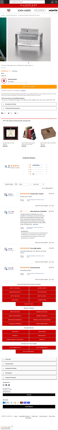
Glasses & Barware (15, 323)
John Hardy (42, 331)
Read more (35, 224)
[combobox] (27, 2)
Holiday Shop (42, 288)
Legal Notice (28, 417)
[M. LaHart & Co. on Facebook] (6, 385)
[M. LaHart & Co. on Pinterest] (9, 385)
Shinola (42, 339)
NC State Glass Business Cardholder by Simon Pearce (29, 15)
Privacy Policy (34, 416)
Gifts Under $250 (41, 347)
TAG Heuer (15, 331)
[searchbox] (9, 184)
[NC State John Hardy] (24, 11)
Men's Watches (15, 312)
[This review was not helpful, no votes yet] (52, 205)
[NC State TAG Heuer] (8, 10)
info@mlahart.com (6, 391)
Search (15, 416)
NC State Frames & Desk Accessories (18, 120)
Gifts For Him (42, 292)
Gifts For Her (15, 296)
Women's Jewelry (41, 316)
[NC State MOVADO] (40, 10)
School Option (12, 79)
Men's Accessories (15, 316)
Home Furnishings (42, 323)
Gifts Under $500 (28, 351)
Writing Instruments (15, 319)
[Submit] (11, 2)
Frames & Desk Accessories (11, 15)
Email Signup (29, 406)
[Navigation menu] (2, 2)
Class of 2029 (28, 304)
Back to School (15, 288)
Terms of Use (52, 416)
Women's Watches (42, 312)
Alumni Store (42, 300)
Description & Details (10, 104)
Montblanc (42, 335)
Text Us (29, 394)
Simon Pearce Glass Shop (15, 339)
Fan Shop (15, 300)
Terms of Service (43, 416)
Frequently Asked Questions (12, 108)
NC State (3, 15)
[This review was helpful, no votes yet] (49, 205)
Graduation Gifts (15, 292)
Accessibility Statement (24, 416)
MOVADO (15, 335)
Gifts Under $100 (15, 347)
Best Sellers (42, 296)
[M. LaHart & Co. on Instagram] (3, 385)
